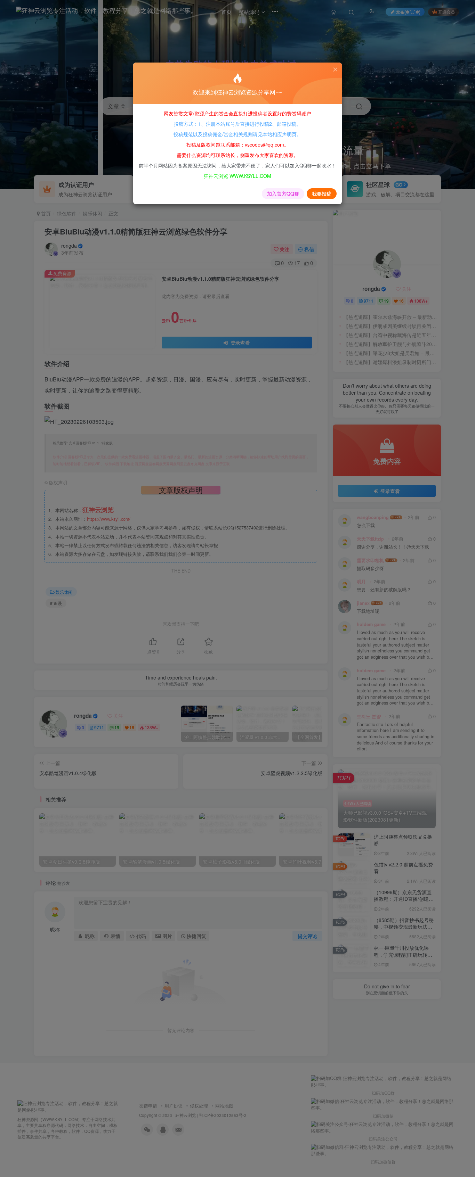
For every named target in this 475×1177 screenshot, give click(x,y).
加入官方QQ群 (283, 193)
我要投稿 (321, 193)
